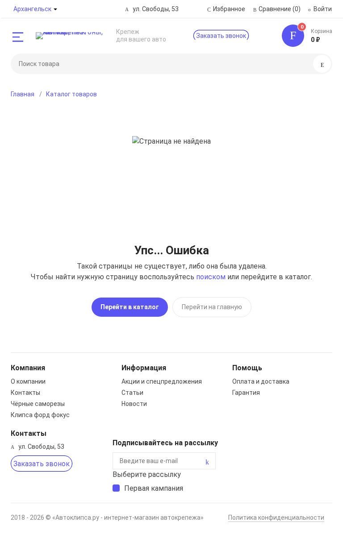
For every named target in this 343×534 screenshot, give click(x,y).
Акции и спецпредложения (161, 381)
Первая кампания (153, 488)
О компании (28, 381)
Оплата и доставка (260, 381)
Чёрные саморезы (38, 403)
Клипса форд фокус (40, 414)
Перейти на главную (212, 306)
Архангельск (32, 8)
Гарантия (246, 392)
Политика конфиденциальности (276, 517)
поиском (211, 277)
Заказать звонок (221, 35)
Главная (22, 94)
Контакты (25, 392)
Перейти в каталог (129, 306)
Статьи (132, 392)
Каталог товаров (71, 94)
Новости (134, 403)
